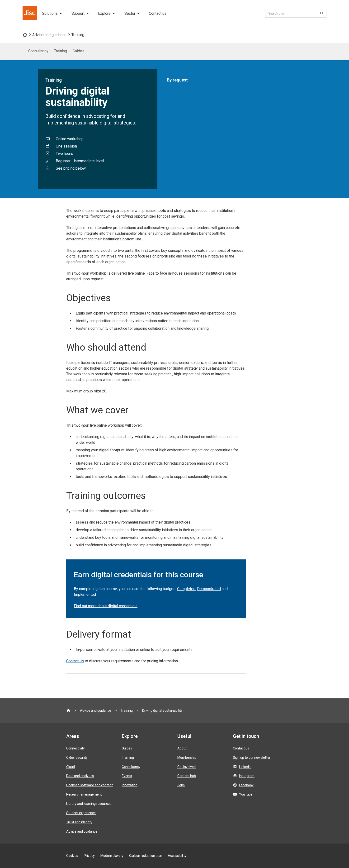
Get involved (186, 767)
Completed (186, 589)
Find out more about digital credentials (105, 606)
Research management (84, 794)
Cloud (70, 767)
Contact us (157, 13)
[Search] (322, 13)
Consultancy (38, 51)
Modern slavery (111, 856)
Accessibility (177, 856)
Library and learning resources (88, 804)
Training (77, 35)
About (182, 748)
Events (127, 776)
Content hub (186, 776)
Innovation (129, 785)
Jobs (181, 785)
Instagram (247, 776)
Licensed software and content (89, 785)
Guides (78, 51)
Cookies (72, 856)
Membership (186, 757)
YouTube (246, 794)
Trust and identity (79, 822)
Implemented (85, 594)
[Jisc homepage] (30, 13)
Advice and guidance (49, 35)
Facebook (246, 785)
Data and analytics (80, 776)
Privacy (89, 856)
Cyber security (77, 757)
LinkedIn (245, 767)
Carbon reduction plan (145, 856)
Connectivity (75, 748)
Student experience (81, 813)
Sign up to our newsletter (251, 757)
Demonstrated (209, 589)
